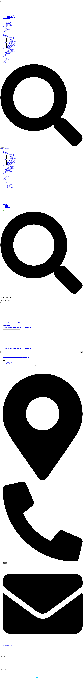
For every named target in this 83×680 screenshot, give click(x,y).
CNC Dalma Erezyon (11, 13)
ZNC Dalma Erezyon (11, 17)
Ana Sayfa (4, 3)
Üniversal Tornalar (8, 25)
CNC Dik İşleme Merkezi (5, 661)
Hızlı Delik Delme (10, 14)
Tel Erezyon (9, 16)
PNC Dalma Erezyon (11, 15)
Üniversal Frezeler (8, 24)
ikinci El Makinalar (6, 18)
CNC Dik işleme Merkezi (9, 19)
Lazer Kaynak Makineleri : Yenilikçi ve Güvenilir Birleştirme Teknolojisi (16, 357)
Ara (1, 350)
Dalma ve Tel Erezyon (9, 42)
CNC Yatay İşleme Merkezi (5, 663)
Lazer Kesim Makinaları (9, 6)
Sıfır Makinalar (5, 5)
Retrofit (6, 27)
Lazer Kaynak (9, 8)
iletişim (4, 31)
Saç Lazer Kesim (10, 9)
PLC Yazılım (7, 29)
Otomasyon (5, 26)
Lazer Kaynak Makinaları (7, 362)
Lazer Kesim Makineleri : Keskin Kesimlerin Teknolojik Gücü (14, 358)
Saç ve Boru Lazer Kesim (11, 41)
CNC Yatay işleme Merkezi (10, 21)
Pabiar (37, 677)
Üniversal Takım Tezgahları (5, 660)
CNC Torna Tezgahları (9, 20)
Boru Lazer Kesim (10, 7)
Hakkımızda (5, 4)
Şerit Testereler (7, 23)
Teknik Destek (5, 30)
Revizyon (6, 28)
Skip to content (3, 0)
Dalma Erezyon (8, 22)
